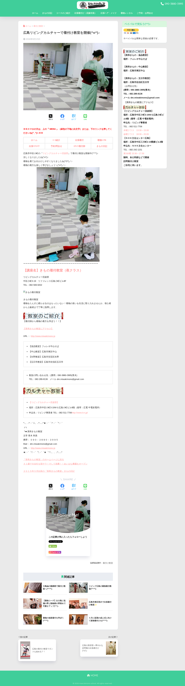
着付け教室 (108, 563)
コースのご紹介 (63, 13)
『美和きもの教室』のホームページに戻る (43, 459)
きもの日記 (47, 13)
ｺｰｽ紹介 (56, 140)
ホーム (35, 13)
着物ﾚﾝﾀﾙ (101, 140)
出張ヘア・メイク (109, 13)
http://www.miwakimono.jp (43, 336)
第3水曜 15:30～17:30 (133, 153)
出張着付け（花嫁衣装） (85, 13)
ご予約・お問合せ (145, 13)
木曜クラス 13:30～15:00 (136, 130)
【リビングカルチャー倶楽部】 (44, 402)
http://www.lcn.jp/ (80, 413)
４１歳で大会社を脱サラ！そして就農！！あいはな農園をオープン (55, 464)
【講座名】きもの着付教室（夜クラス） (53, 270)
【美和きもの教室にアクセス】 (38, 329)
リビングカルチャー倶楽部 (55, 153)
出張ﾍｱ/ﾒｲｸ (34, 146)
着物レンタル (127, 13)
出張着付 (79, 140)
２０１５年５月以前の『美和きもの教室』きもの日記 (49, 471)
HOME (94, 675)
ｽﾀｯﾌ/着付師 (79, 146)
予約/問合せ (56, 146)
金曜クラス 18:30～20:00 (136, 134)
